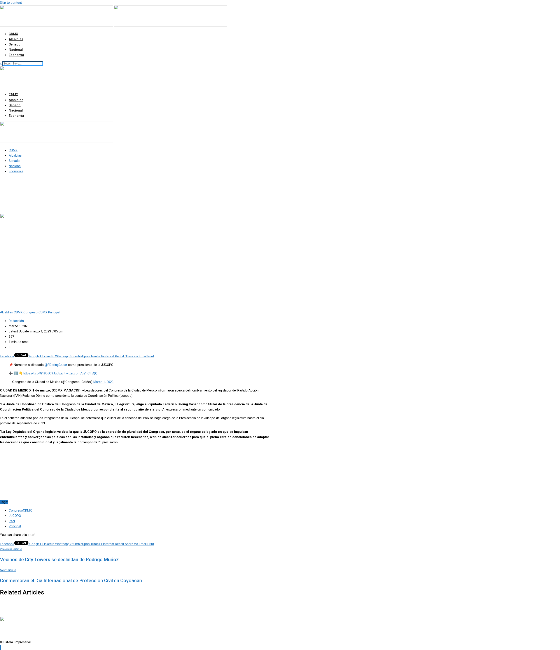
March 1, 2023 (103, 382)
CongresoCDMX (20, 510)
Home (4, 196)
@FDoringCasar (56, 365)
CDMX (13, 34)
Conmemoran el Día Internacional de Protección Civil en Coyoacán (71, 580)
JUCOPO (15, 516)
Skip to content (11, 3)
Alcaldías (16, 39)
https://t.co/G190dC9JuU (41, 373)
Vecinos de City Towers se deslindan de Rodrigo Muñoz (59, 559)
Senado (15, 44)
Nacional (16, 50)
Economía (16, 55)
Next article (8, 570)
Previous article (11, 549)
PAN (12, 521)
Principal (15, 526)
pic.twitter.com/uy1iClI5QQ (78, 373)
